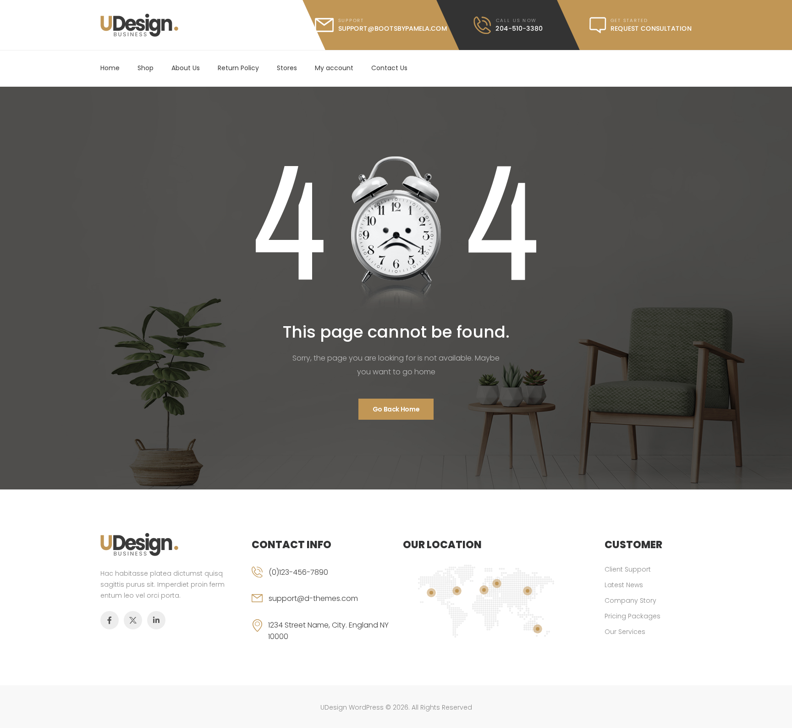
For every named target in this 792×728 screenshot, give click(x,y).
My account (334, 67)
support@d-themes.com (313, 598)
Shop (146, 67)
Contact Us (389, 67)
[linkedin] (156, 620)
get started (629, 20)
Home (110, 67)
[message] (640, 25)
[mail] (381, 25)
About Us (185, 67)
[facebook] (109, 620)
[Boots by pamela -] (139, 25)
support (351, 20)
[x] (133, 620)
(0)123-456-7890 (298, 572)
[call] (508, 25)
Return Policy (238, 67)
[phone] (320, 580)
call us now (515, 20)
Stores (287, 67)
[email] (320, 606)
